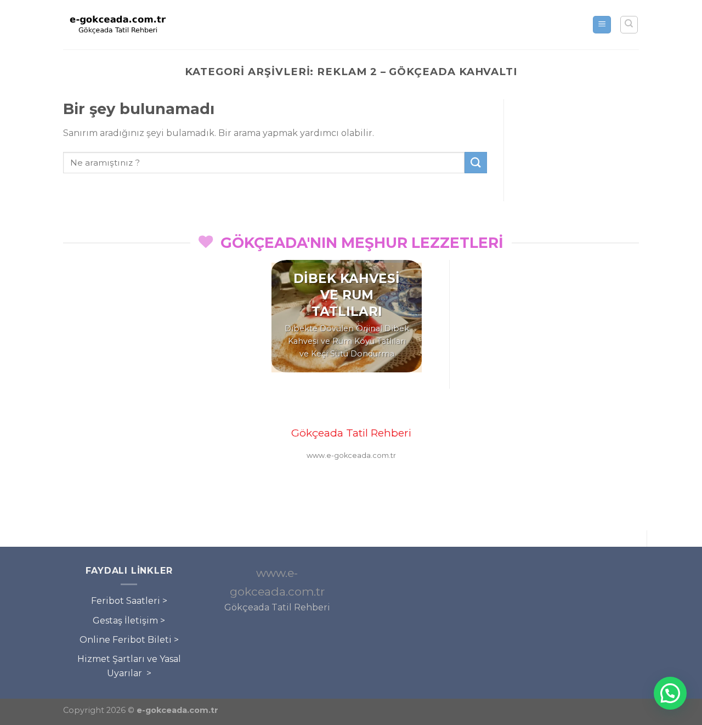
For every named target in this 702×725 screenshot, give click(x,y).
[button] (670, 693)
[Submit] (475, 162)
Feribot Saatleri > (129, 601)
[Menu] (602, 25)
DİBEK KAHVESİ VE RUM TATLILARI (346, 295)
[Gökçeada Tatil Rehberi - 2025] (118, 24)
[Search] (629, 24)
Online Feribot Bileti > (129, 640)
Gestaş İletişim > (129, 620)
